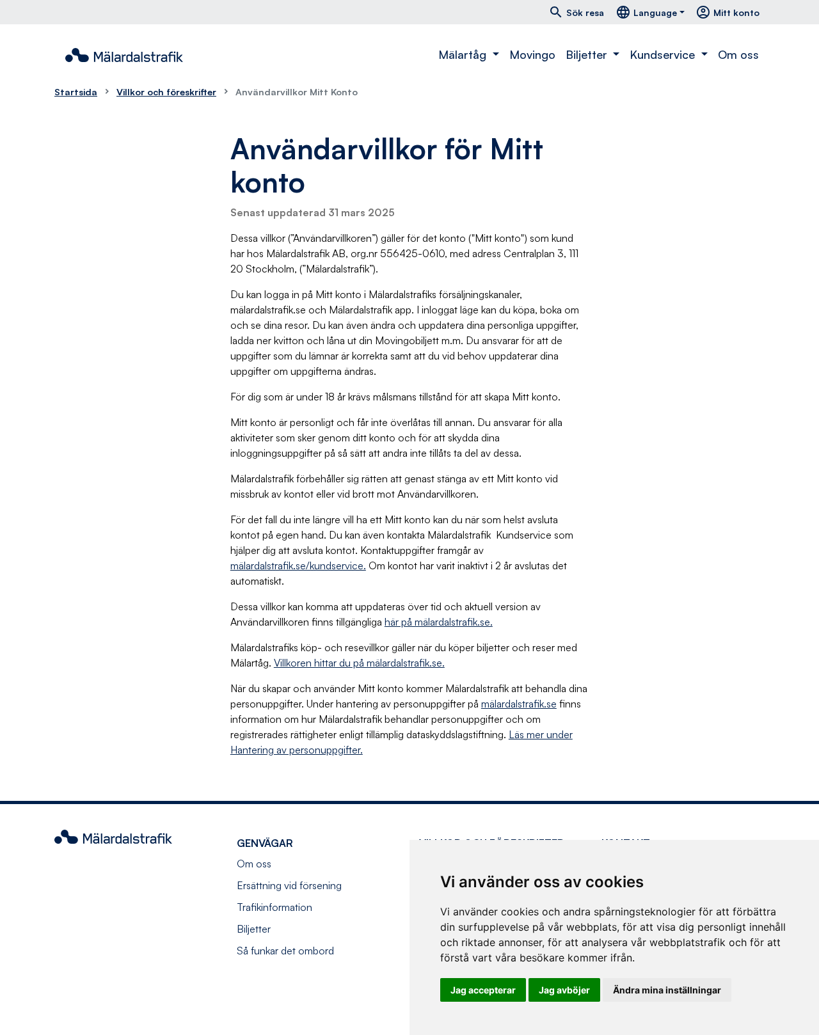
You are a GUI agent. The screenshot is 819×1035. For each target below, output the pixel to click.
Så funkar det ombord (285, 950)
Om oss (738, 54)
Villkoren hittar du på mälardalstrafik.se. (359, 662)
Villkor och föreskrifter (166, 91)
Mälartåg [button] (463, 54)
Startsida (75, 91)
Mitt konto (727, 12)
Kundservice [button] (664, 54)
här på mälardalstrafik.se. (439, 621)
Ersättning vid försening (289, 885)
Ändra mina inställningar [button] (667, 989)
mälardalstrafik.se (519, 703)
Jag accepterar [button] (483, 989)
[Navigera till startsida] (124, 55)
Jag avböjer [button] (564, 989)
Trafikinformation (274, 907)
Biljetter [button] (588, 54)
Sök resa (576, 12)
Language (646, 12)
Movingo (532, 54)
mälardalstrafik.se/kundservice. (298, 565)
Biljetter (254, 928)
